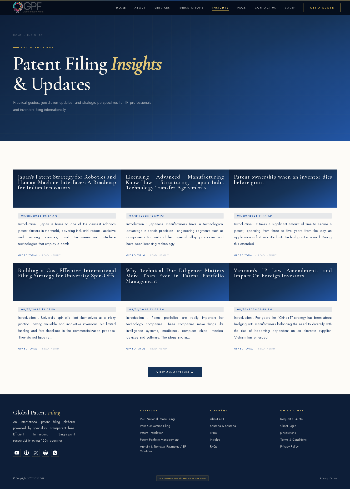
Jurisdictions (191, 8)
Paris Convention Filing (155, 426)
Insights (220, 8)
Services (162, 8)
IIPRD (213, 432)
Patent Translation (151, 432)
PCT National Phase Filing (157, 419)
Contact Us (265, 8)
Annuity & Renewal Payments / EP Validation (163, 448)
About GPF (217, 419)
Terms (333, 478)
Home (121, 8)
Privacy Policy (289, 446)
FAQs (241, 8)
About (140, 8)
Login (290, 8)
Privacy (324, 478)
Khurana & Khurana (223, 426)
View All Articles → (175, 372)
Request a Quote (291, 419)
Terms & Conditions (293, 439)
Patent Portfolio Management (159, 439)
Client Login (288, 426)
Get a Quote (322, 8)
